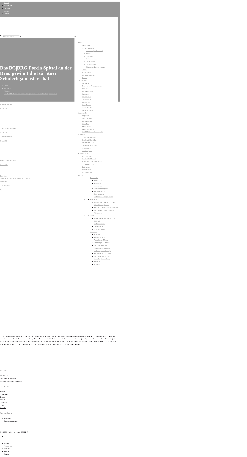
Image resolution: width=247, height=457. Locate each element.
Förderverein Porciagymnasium (95, 67)
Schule (80, 43)
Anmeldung (85, 83)
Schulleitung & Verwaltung (94, 51)
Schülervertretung (91, 59)
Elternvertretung (91, 64)
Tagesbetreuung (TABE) (89, 145)
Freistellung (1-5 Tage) (101, 240)
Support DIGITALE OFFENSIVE (104, 202)
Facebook (7, 8)
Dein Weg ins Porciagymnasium (92, 86)
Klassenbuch (8, 5)
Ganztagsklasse (87, 118)
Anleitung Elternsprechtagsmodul (104, 210)
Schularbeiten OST (88, 164)
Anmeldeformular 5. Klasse (102, 256)
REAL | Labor (86, 126)
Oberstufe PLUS (83, 153)
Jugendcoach (98, 186)
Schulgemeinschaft (88, 48)
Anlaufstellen (94, 178)
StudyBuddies (86, 105)
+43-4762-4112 (4, 376)
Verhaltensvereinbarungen (102, 248)
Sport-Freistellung (99, 237)
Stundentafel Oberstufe (89, 159)
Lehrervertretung (91, 61)
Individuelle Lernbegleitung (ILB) (92, 161)
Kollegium (89, 56)
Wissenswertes (86, 72)
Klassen (88, 53)
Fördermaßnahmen (99, 224)
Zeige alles (3, 176)
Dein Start (85, 88)
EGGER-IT (24, 432)
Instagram (7, 11)
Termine (6, 13)
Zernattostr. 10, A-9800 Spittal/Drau (11, 381)
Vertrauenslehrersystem (101, 188)
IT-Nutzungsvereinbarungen (102, 251)
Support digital (94, 199)
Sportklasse (85, 124)
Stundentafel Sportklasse (89, 140)
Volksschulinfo (82, 80)
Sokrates (2, 397)
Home (6, 85)
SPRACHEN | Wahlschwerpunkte (92, 132)
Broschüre (97, 261)
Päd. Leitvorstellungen (89, 75)
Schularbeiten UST (88, 143)
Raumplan (97, 234)
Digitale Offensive (87, 91)
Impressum (7, 418)
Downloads (93, 232)
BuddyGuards (86, 102)
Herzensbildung (87, 121)
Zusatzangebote (87, 107)
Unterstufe (85, 94)
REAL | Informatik (88, 129)
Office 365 (3, 402)
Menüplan (97, 264)
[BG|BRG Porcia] (58, 30)
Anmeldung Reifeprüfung (102, 259)
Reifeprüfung (86, 167)
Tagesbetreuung (87, 99)
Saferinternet (98, 213)
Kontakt (6, 3)
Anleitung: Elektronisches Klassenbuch (106, 207)
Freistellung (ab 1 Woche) (102, 243)
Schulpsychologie (99, 191)
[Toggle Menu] (75, 36)
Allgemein (7, 91)
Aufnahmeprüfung (87, 110)
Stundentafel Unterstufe (89, 137)
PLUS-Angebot (87, 156)
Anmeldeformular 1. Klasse (102, 253)
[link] (20, 36)
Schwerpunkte (86, 97)
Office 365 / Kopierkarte (101, 205)
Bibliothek (97, 221)
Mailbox (2, 400)
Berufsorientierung (99, 229)
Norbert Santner (16, 179)
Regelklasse (85, 115)
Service (80, 175)
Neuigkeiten (86, 45)
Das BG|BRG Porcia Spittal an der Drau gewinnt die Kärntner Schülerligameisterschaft (30, 94)
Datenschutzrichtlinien (10, 421)
